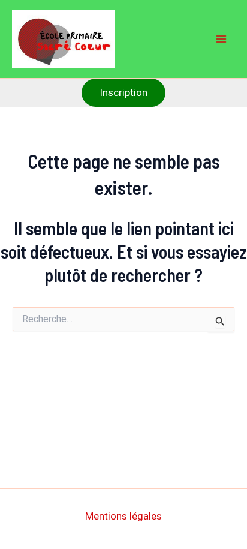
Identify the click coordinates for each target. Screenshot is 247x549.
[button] (123, 93)
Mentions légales (123, 516)
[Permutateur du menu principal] (222, 39)
